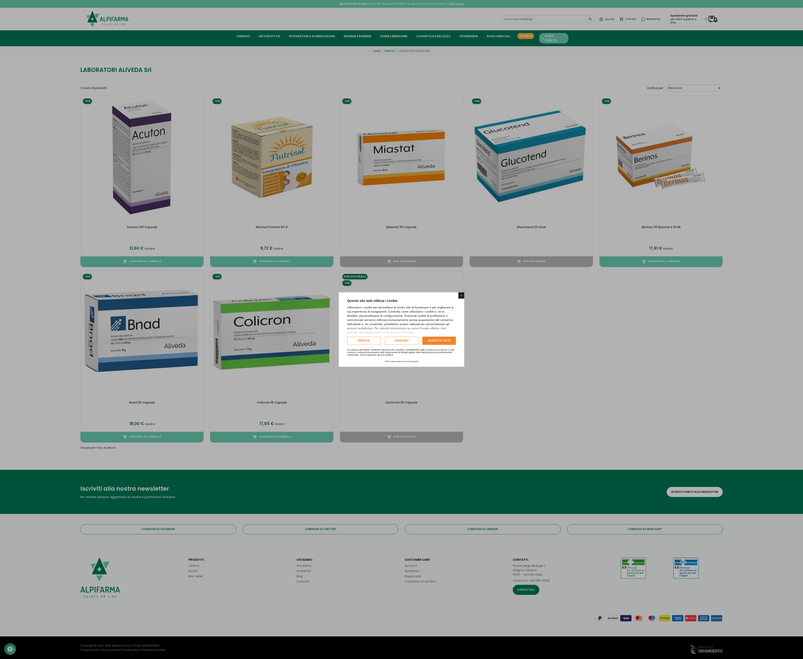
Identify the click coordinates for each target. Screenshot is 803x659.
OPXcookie (390, 361)
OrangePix (413, 361)
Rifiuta (364, 340)
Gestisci (401, 340)
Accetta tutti (439, 340)
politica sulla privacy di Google (393, 332)
